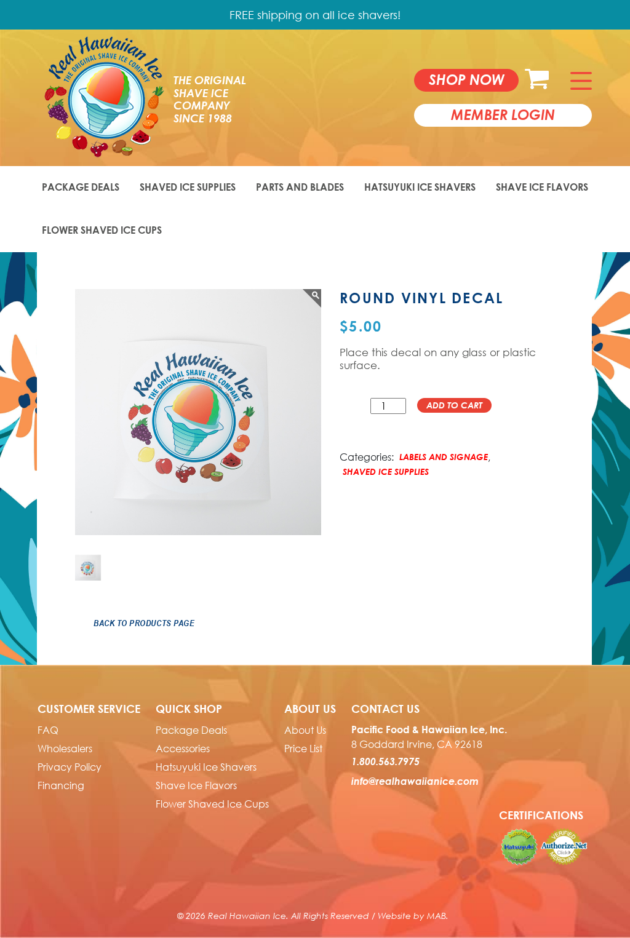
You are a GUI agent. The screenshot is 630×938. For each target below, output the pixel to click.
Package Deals (80, 187)
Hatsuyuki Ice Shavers (420, 187)
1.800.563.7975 (385, 761)
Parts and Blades (300, 187)
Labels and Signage (443, 456)
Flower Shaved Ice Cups (102, 230)
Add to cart (454, 405)
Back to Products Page (144, 623)
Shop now (466, 79)
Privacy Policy (70, 767)
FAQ (48, 730)
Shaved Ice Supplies (188, 187)
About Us (305, 730)
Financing (61, 785)
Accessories (183, 748)
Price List (303, 748)
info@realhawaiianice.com (415, 781)
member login (503, 114)
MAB (436, 915)
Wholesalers (65, 748)
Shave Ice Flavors (542, 187)
